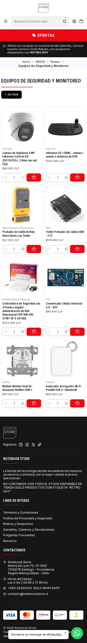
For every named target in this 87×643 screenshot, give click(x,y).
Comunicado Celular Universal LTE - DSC (64, 305)
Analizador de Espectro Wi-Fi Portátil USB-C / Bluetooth (63, 388)
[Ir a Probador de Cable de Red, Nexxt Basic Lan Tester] (21, 206)
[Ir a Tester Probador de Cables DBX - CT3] (65, 206)
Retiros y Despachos (18, 524)
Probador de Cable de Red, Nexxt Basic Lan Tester (18, 233)
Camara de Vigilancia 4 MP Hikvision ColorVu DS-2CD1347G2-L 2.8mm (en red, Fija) (19, 158)
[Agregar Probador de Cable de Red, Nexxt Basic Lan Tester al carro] (34, 249)
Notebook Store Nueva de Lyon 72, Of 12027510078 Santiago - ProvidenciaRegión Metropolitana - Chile (31, 567)
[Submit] (64, 21)
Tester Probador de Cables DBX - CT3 (65, 233)
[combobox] (39, 21)
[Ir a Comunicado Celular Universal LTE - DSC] (65, 277)
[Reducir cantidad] (6, 177)
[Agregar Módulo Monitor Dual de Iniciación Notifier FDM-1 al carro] (34, 403)
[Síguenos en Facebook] (27, 445)
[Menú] (6, 21)
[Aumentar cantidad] (23, 177)
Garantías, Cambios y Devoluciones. (29, 529)
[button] (11, 94)
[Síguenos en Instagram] (21, 445)
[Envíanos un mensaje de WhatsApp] (77, 633)
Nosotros (10, 541)
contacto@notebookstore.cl (28, 594)
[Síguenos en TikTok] (39, 445)
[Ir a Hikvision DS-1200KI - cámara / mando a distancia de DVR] (65, 127)
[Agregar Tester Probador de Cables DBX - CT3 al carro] (77, 249)
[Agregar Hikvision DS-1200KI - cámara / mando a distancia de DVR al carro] (77, 177)
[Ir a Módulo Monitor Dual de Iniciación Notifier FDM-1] (21, 360)
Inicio (26, 61)
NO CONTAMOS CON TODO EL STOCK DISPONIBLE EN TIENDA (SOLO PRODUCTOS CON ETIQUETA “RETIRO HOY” (42, 487)
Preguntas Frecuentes (19, 535)
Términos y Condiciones (20, 512)
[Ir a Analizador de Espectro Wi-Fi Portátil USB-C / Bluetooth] (65, 360)
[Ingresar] (74, 21)
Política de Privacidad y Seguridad (27, 518)
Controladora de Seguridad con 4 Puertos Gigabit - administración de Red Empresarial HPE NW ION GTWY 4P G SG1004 (21, 311)
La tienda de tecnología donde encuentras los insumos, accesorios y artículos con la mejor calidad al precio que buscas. (43, 474)
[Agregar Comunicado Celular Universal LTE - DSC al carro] (77, 332)
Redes (55, 61)
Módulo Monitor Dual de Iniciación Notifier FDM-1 (17, 388)
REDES (40, 61)
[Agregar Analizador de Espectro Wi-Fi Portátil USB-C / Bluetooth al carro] (77, 403)
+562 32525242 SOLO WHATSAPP (34, 588)
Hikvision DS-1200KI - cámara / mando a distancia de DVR (65, 154)
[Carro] (81, 21)
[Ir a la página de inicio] (43, 8)
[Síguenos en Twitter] (33, 445)
